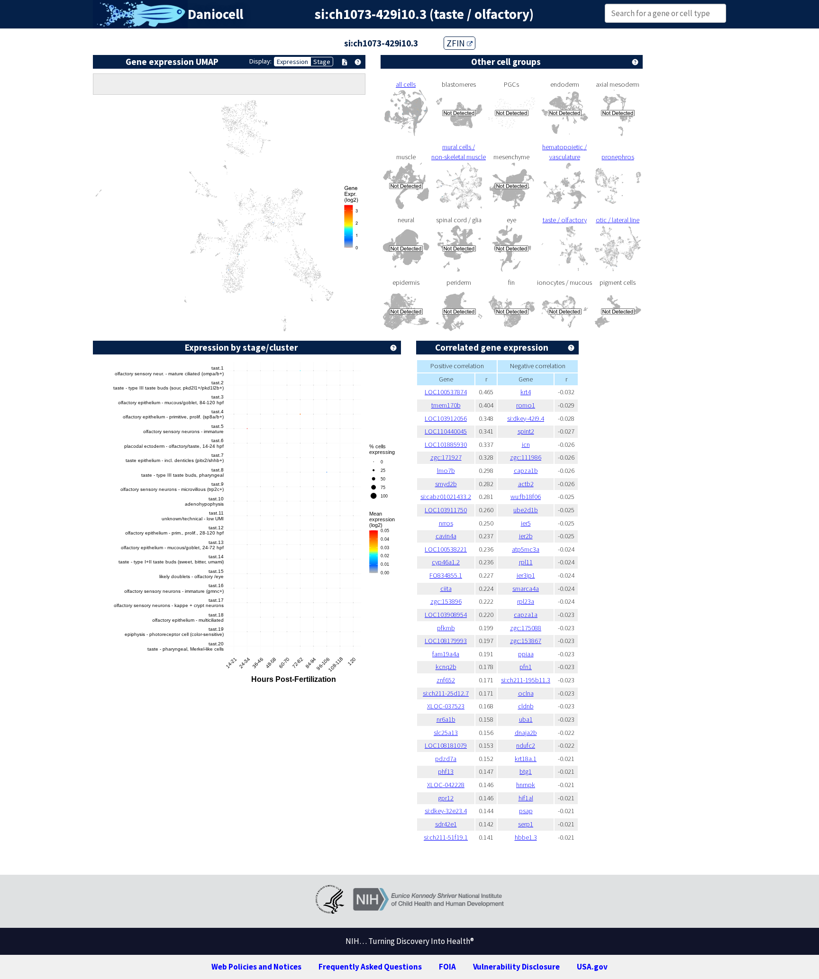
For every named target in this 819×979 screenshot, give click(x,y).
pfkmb (446, 628)
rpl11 (526, 562)
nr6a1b (446, 719)
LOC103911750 (446, 510)
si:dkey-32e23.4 (446, 811)
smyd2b (446, 484)
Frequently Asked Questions (370, 966)
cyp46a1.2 (446, 562)
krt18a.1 (526, 758)
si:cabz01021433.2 (445, 496)
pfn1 (525, 666)
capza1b (526, 470)
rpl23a (525, 601)
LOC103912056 (446, 418)
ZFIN (456, 43)
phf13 (446, 771)
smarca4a (525, 588)
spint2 (526, 431)
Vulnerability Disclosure (516, 966)
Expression (292, 61)
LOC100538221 (446, 549)
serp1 (525, 824)
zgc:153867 (525, 640)
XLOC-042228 (445, 784)
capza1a (525, 614)
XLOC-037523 (445, 706)
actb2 (526, 484)
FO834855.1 (445, 575)
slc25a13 (446, 732)
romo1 (525, 405)
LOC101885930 (446, 444)
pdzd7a (445, 758)
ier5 (526, 523)
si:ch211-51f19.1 (446, 837)
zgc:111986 (525, 457)
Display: (260, 61)
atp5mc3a (525, 549)
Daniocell (215, 14)
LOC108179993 (446, 640)
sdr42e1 (446, 824)
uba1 (526, 719)
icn (526, 444)
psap (526, 811)
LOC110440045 (446, 431)
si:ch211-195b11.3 (525, 680)
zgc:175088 (525, 628)
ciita (446, 588)
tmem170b (446, 405)
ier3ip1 (526, 575)
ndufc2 (525, 745)
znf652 (446, 680)
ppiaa (526, 654)
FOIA (447, 966)
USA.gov (592, 966)
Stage (321, 61)
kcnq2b (446, 666)
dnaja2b (526, 732)
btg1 (525, 771)
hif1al (526, 798)
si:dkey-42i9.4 (525, 418)
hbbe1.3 (526, 837)
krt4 (525, 392)
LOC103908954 (446, 614)
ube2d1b (525, 510)
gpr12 (446, 798)
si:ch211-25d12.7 (446, 693)
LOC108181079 (446, 745)
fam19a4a (445, 654)
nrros (446, 523)
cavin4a (446, 536)
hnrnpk (525, 784)
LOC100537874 (446, 392)
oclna (526, 693)
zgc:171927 (446, 457)
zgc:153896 (446, 601)
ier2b (526, 536)
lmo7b (446, 470)
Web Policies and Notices (256, 966)
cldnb (526, 706)
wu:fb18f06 (525, 496)
